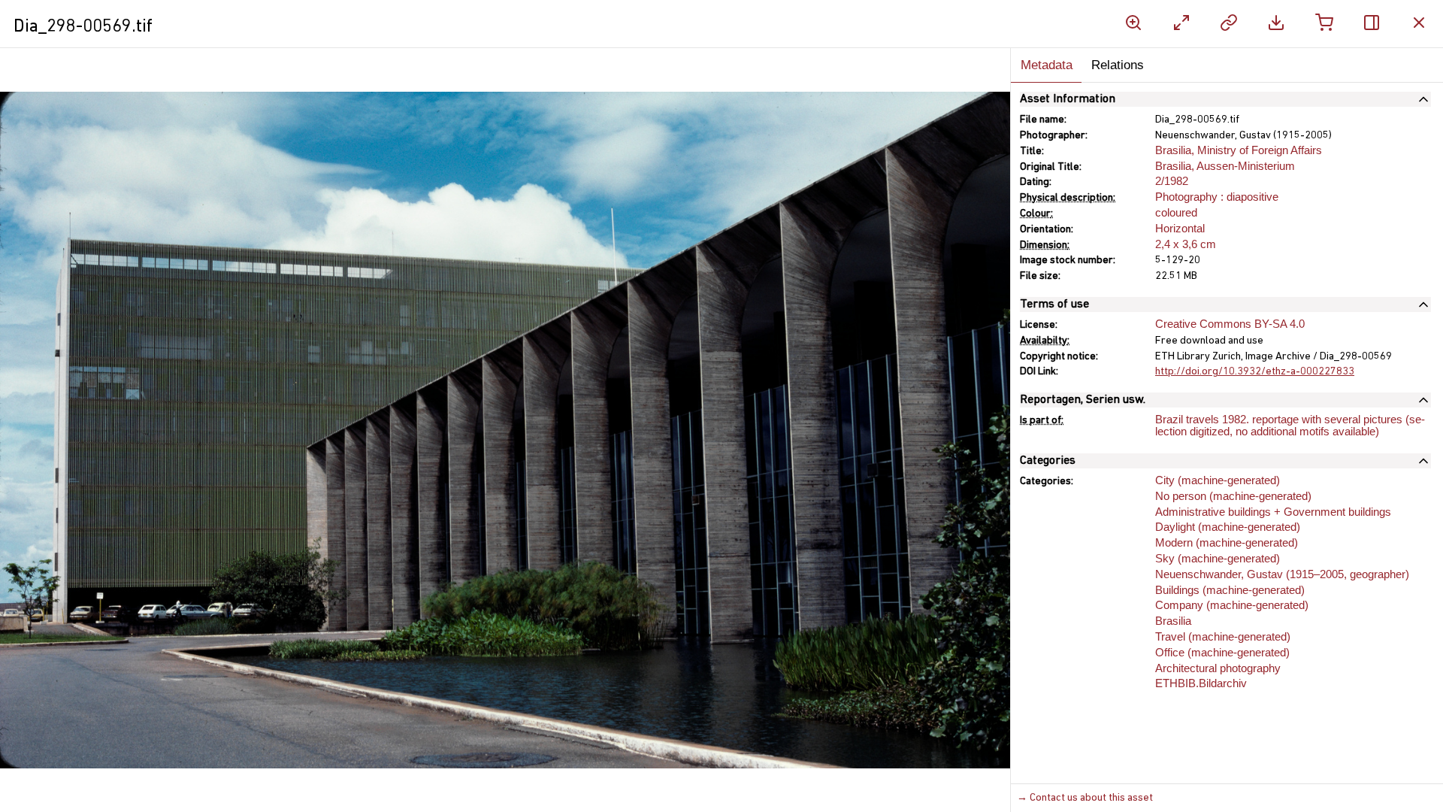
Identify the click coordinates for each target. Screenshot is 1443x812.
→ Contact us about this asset (1085, 798)
